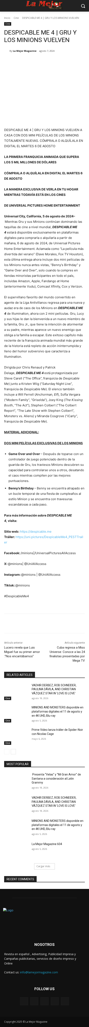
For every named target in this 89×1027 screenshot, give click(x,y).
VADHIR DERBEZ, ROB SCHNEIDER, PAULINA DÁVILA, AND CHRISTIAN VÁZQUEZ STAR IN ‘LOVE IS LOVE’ (54, 689)
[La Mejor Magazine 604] (16, 850)
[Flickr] (44, 1001)
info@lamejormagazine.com (39, 972)
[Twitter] (31, 61)
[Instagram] (55, 1001)
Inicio (7, 18)
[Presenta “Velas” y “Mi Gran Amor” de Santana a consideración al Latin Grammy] (16, 781)
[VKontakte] (65, 1001)
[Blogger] (24, 1001)
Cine (16, 18)
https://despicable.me (36, 531)
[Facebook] (21, 61)
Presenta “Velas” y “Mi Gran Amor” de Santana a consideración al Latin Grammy (56, 778)
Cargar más (43, 866)
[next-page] (13, 751)
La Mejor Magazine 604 (47, 844)
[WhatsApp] (50, 61)
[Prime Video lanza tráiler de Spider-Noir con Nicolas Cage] (16, 736)
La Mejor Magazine (24, 50)
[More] (59, 61)
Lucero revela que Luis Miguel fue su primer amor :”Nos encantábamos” (22, 652)
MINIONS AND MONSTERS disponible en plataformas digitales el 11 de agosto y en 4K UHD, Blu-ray (57, 711)
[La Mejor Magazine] (7, 51)
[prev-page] (6, 751)
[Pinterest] (40, 61)
